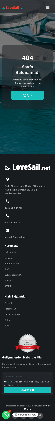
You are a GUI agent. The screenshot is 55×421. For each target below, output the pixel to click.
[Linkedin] (23, 416)
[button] (48, 8)
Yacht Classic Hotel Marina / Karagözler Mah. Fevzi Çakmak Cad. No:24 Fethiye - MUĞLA (25, 190)
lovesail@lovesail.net (16, 237)
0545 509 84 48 (13, 207)
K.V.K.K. (9, 382)
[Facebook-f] (40, 416)
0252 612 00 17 (13, 222)
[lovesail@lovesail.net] (8, 230)
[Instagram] (15, 416)
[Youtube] (32, 416)
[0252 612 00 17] (8, 216)
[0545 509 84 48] (8, 201)
